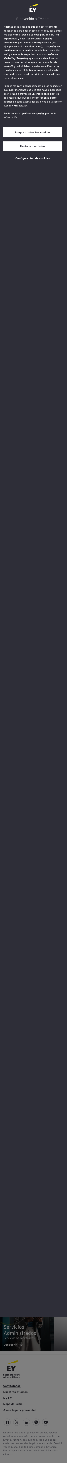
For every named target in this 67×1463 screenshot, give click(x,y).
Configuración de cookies (32, 158)
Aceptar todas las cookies (33, 132)
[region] (33, 658)
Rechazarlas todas (32, 146)
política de (33, 113)
